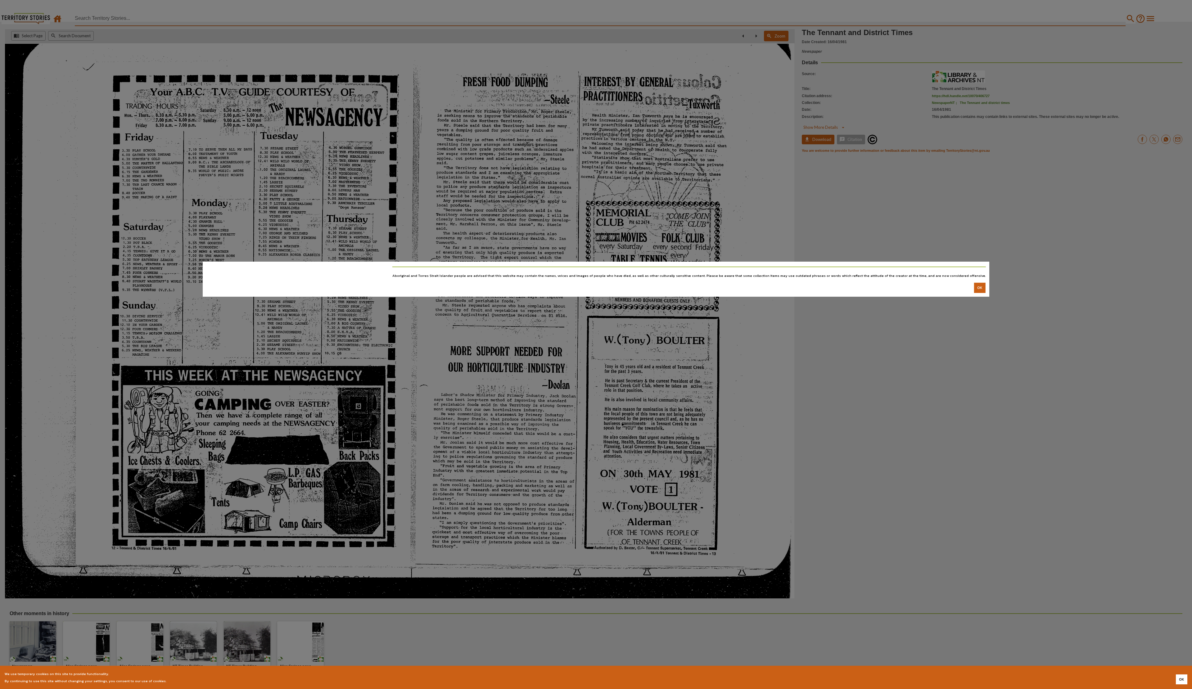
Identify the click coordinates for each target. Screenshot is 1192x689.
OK (979, 287)
